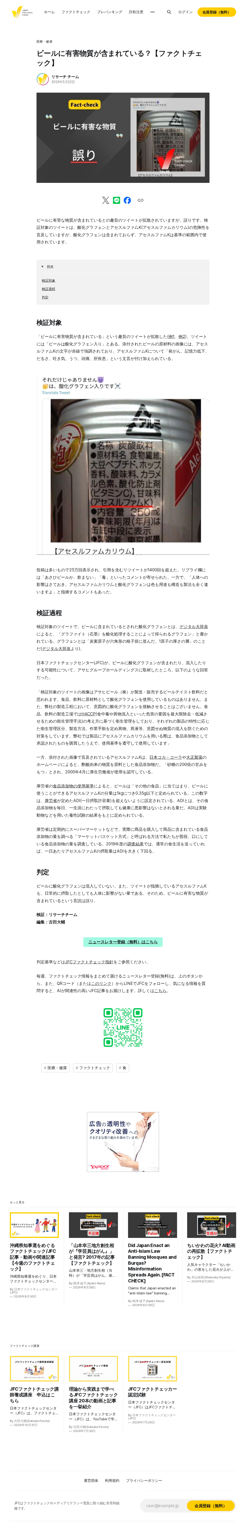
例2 (181, 336)
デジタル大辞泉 (193, 626)
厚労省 (51, 800)
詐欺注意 (136, 12)
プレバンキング (109, 12)
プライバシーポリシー (144, 1480)
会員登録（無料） (217, 12)
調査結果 (135, 844)
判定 (45, 297)
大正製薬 (194, 757)
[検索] (169, 12)
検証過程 (48, 289)
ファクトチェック (76, 12)
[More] (152, 12)
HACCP (88, 714)
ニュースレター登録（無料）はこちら (123, 941)
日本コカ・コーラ (165, 757)
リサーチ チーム (65, 76)
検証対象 (48, 280)
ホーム (49, 12)
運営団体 (91, 1480)
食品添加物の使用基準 (73, 786)
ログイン (185, 12)
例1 (171, 336)
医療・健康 (44, 41)
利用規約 (112, 1480)
